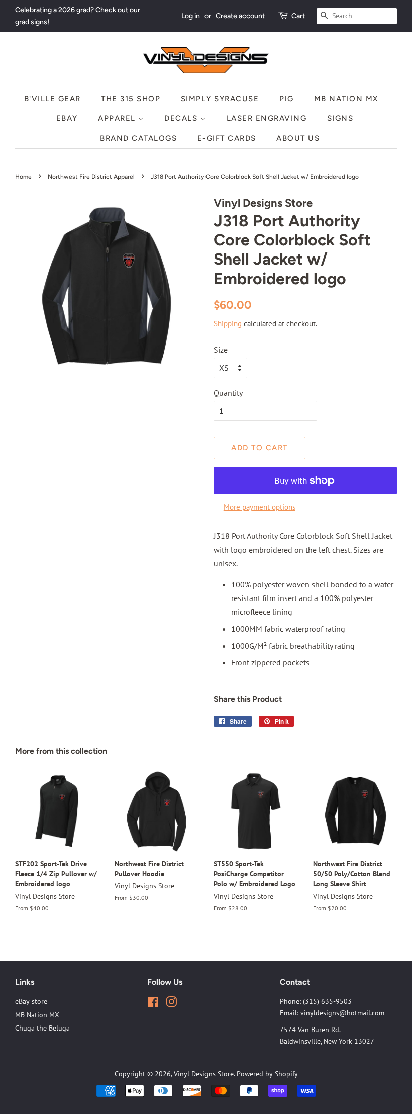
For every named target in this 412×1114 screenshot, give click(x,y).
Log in (190, 16)
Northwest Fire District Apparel (91, 176)
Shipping (228, 323)
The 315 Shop (130, 98)
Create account (240, 16)
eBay (67, 118)
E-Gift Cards (226, 138)
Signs (340, 118)
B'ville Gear (52, 98)
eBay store (31, 1001)
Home (23, 176)
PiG (286, 98)
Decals (182, 118)
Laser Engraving (267, 118)
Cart (298, 16)
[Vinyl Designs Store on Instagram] (171, 1003)
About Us (298, 138)
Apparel (118, 118)
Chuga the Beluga (42, 1028)
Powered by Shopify (267, 1073)
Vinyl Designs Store (204, 1073)
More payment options (259, 507)
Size (221, 350)
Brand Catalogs (138, 138)
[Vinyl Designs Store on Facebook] (153, 1003)
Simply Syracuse (220, 98)
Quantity (228, 393)
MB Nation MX (346, 98)
